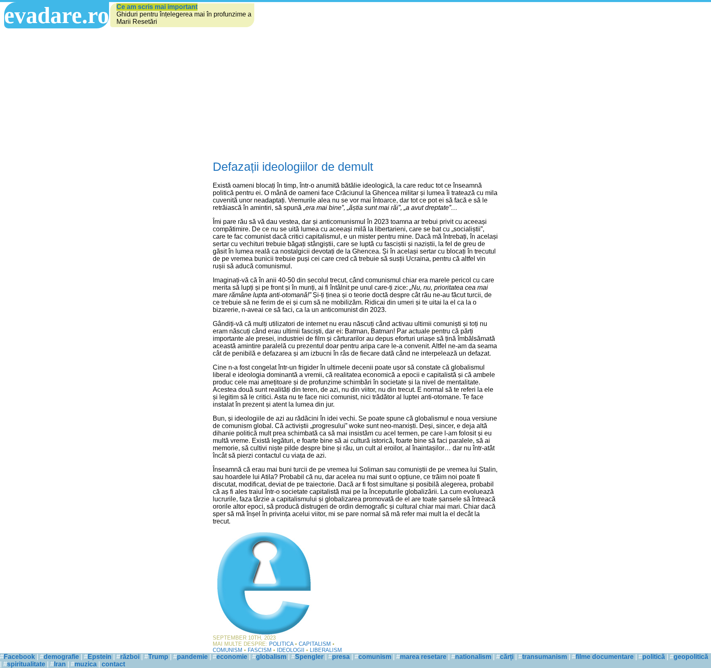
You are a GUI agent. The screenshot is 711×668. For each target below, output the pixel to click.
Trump (158, 656)
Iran (60, 664)
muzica (85, 664)
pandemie (192, 656)
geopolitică (691, 656)
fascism (260, 650)
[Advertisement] (355, 90)
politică (653, 656)
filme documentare (605, 656)
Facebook (19, 656)
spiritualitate (26, 664)
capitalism (315, 644)
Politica (281, 644)
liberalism (326, 650)
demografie (61, 656)
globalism (271, 656)
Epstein (100, 656)
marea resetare (423, 656)
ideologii (290, 650)
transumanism (544, 656)
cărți (507, 656)
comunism (227, 650)
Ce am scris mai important (157, 6)
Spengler (309, 656)
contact (113, 664)
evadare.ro (56, 15)
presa (341, 656)
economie (231, 656)
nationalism (473, 656)
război (129, 656)
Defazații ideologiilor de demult (293, 166)
